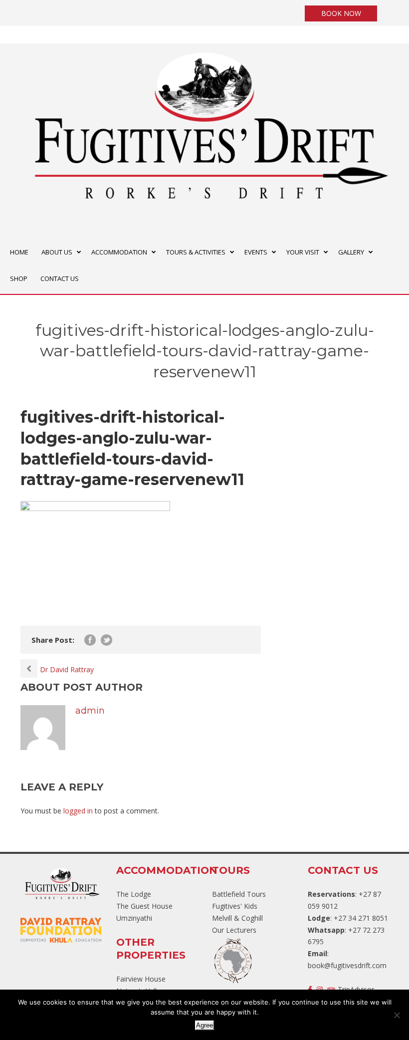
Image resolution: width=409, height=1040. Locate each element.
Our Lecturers (234, 930)
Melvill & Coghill (237, 918)
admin (90, 710)
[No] (397, 1015)
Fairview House (141, 979)
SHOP (18, 278)
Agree (204, 1025)
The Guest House (144, 906)
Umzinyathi (134, 918)
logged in (78, 810)
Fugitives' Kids (234, 906)
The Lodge (133, 894)
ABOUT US (56, 252)
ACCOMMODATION (119, 252)
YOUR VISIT (302, 252)
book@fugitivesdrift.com (347, 965)
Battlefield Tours (239, 894)
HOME (19, 252)
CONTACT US (59, 278)
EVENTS (255, 252)
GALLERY (351, 252)
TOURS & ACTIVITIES (195, 252)
